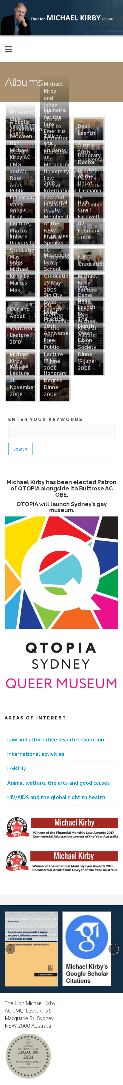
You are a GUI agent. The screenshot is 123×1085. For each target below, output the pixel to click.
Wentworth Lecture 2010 (24, 335)
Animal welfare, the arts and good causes (58, 783)
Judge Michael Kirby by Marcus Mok (20, 276)
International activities (35, 754)
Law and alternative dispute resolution (55, 739)
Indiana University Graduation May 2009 (24, 249)
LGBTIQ (16, 768)
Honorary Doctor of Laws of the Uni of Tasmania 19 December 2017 (90, 183)
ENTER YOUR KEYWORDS (45, 419)
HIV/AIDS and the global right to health (56, 797)
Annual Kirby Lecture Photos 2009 (19, 223)
